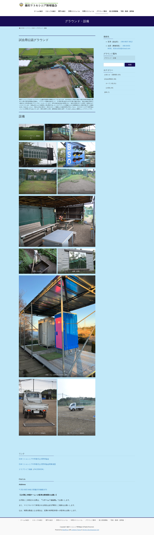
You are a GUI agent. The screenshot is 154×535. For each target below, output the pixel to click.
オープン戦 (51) (111, 83)
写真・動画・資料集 (117, 520)
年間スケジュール (76, 520)
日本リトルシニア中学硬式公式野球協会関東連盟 (37, 464)
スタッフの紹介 (37, 520)
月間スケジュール (62, 520)
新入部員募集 (103, 520)
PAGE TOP (148, 517)
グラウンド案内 (110, 54)
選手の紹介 (49, 520)
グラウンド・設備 (110, 58)
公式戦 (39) (109, 88)
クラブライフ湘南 (25, 469)
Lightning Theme (76, 530)
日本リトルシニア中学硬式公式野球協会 (34, 459)
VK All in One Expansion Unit (91, 530)
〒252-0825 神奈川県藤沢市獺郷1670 (33, 490)
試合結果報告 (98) (110, 79)
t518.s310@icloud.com (121, 48)
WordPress (65, 530)
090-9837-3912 (127, 42)
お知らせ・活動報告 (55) (112, 74)
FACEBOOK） (39, 469)
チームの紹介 (24, 520)
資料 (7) (106, 92)
